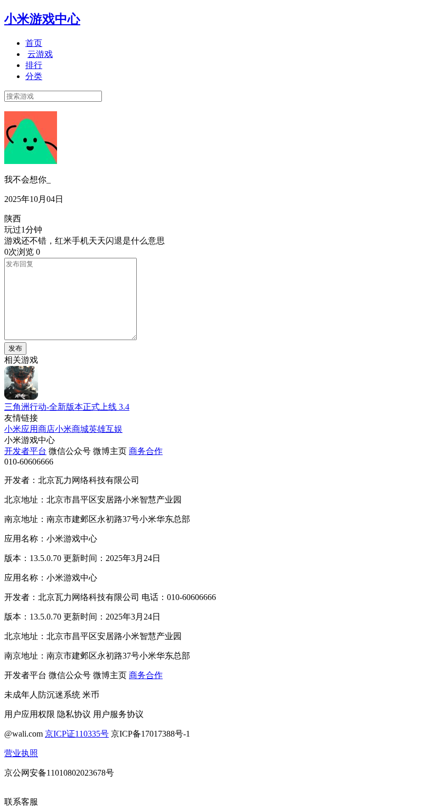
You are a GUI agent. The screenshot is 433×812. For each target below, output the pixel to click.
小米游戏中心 (42, 19)
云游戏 (40, 54)
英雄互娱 (106, 428)
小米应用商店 (29, 428)
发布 (15, 348)
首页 (33, 42)
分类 (33, 76)
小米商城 (72, 428)
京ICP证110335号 (77, 733)
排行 (33, 65)
